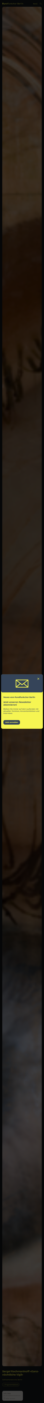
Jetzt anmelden (11, 722)
